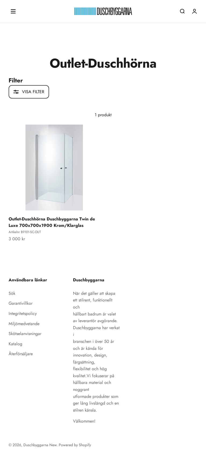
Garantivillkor (20, 303)
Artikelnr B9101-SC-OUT (25, 232)
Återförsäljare (21, 354)
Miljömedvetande (24, 324)
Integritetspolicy (23, 313)
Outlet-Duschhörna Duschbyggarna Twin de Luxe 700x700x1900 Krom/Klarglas (52, 222)
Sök (12, 293)
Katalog (15, 344)
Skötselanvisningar (25, 333)
